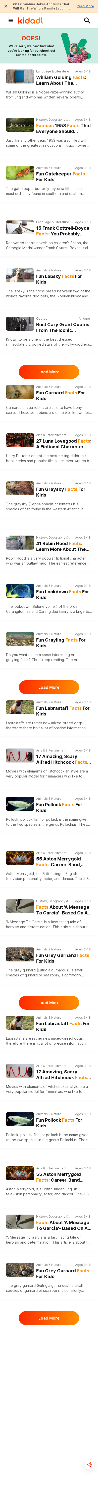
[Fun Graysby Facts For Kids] (20, 488)
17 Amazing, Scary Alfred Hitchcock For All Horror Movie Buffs (61, 759)
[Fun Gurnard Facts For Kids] (20, 391)
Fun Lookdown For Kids (62, 594)
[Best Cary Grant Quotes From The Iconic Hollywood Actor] (20, 324)
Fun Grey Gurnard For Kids (62, 958)
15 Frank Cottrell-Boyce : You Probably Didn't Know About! (62, 231)
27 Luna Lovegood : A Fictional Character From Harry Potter (63, 444)
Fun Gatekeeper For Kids (60, 176)
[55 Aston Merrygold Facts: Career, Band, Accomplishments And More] (20, 858)
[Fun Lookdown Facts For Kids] (20, 590)
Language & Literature (52, 71)
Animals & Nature (48, 168)
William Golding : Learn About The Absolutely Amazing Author (61, 80)
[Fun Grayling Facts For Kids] (20, 638)
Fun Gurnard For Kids (60, 395)
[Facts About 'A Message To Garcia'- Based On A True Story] (20, 906)
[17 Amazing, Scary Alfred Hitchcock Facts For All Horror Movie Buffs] (20, 755)
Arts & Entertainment (51, 435)
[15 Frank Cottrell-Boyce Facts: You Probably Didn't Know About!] (20, 227)
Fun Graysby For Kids (60, 492)
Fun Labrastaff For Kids (63, 711)
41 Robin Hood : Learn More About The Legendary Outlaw (61, 546)
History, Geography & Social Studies (54, 119)
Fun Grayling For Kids (61, 642)
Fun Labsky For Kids (59, 279)
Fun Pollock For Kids (59, 807)
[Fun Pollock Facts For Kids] (20, 803)
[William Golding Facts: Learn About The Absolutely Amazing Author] (20, 76)
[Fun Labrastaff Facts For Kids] (20, 707)
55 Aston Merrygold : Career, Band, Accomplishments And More (61, 861)
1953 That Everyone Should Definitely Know (63, 128)
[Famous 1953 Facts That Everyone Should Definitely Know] (20, 125)
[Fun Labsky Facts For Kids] (20, 275)
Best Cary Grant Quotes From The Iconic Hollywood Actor (62, 327)
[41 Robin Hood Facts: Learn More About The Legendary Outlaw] (20, 543)
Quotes (41, 318)
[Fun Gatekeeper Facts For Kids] (20, 172)
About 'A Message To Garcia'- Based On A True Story (62, 910)
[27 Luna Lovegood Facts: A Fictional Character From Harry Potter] (20, 440)
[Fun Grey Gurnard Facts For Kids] (20, 954)
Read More (85, 6)
